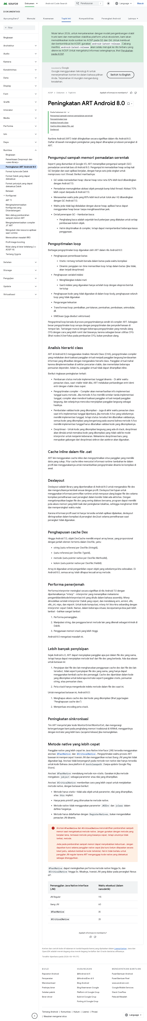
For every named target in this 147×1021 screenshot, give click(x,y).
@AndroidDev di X (85, 978)
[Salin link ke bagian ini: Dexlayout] (67, 481)
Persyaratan (47, 978)
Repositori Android (50, 973)
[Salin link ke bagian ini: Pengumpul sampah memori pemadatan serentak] (132, 158)
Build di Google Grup (86, 996)
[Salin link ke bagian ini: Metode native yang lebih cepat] (103, 744)
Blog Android (83, 983)
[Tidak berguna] (135, 93)
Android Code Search (56, 3)
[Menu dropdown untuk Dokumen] (38, 3)
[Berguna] (131, 93)
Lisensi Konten (120, 948)
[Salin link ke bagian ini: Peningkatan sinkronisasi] (91, 719)
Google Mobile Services (122, 987)
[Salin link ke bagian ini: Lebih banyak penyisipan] (91, 649)
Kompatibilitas (86, 18)
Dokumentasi (11, 11)
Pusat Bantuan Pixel (120, 978)
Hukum (77, 1012)
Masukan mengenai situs (55, 1016)
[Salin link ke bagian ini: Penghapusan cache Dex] (90, 532)
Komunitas (66, 1012)
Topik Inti (66, 18)
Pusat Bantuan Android (122, 973)
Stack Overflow (119, 992)
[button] (17, 45)
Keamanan (48, 18)
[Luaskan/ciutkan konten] (68, 112)
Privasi (94, 1012)
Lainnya (132, 18)
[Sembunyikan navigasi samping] (34, 1016)
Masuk (140, 3)
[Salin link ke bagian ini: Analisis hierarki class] (86, 348)
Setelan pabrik (48, 992)
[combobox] (89, 3)
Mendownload (48, 983)
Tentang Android (50, 1012)
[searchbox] (19, 27)
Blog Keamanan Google (88, 987)
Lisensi (86, 1012)
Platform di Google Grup (88, 992)
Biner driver (47, 996)
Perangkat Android (111, 18)
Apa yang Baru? (11, 18)
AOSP (50, 92)
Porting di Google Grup (87, 1001)
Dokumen (29, 3)
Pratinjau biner (48, 987)
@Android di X (83, 973)
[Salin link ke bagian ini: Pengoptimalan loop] (84, 244)
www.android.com (120, 983)
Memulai (31, 18)
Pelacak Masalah (119, 996)
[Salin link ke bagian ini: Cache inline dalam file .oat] (94, 452)
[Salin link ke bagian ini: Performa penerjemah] (87, 585)
